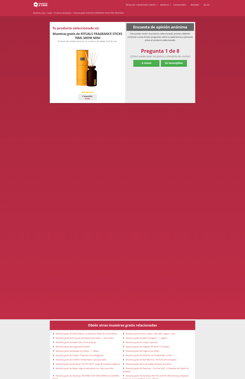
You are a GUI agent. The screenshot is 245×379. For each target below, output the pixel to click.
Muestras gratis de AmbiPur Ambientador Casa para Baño (81, 359)
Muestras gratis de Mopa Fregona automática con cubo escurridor (85, 368)
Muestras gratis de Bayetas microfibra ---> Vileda (77, 351)
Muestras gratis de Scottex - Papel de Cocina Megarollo (80, 355)
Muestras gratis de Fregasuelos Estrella (73, 346)
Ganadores (179, 5)
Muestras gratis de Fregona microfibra (142, 351)
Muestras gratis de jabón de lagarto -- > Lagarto (146, 338)
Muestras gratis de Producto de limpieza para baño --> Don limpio (85, 338)
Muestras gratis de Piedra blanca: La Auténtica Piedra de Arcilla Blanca (86, 333)
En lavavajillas (174, 63)
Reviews (195, 5)
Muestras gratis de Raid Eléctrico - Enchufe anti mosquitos (151, 359)
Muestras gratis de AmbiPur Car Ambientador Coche (149, 355)
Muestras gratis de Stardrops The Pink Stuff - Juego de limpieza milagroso (88, 364)
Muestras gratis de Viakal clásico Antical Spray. (76, 342)
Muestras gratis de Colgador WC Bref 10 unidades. (148, 346)
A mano (146, 63)
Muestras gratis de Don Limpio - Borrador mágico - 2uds (150, 333)
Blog (207, 5)
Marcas (164, 5)
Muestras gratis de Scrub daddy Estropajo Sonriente (148, 364)
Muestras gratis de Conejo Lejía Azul (141, 342)
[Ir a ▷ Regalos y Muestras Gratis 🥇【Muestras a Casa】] (51, 5)
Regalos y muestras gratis (141, 5)
